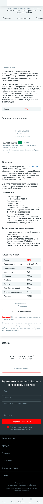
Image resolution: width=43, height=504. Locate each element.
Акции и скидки (8, 438)
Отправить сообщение (21, 422)
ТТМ (26, 109)
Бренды (5, 446)
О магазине (7, 460)
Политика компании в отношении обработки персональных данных (21, 489)
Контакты (6, 475)
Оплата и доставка (10, 468)
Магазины (6, 453)
